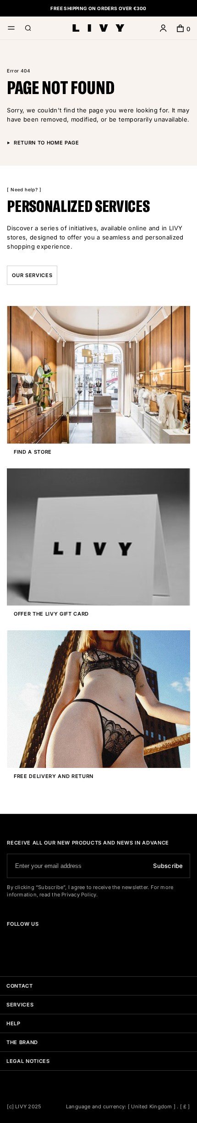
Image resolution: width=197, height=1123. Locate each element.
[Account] (163, 29)
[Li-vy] (98, 28)
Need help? (24, 189)
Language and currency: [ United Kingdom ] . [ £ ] (128, 1106)
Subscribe (168, 865)
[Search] (28, 29)
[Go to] (10, 940)
